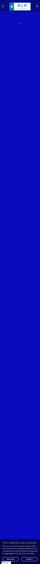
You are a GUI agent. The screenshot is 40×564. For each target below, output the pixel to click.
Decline (10, 559)
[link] (20, 6)
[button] (4, 6)
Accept (29, 559)
